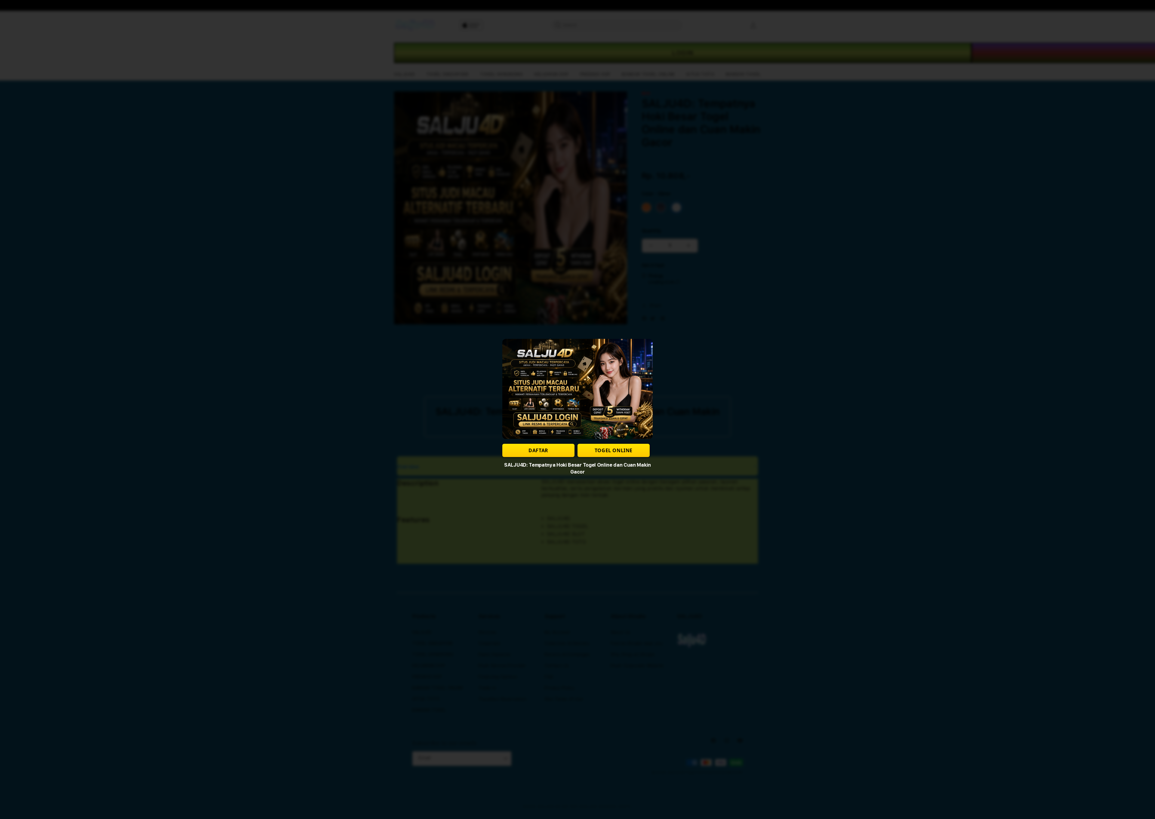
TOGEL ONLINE (614, 450)
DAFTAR (538, 450)
